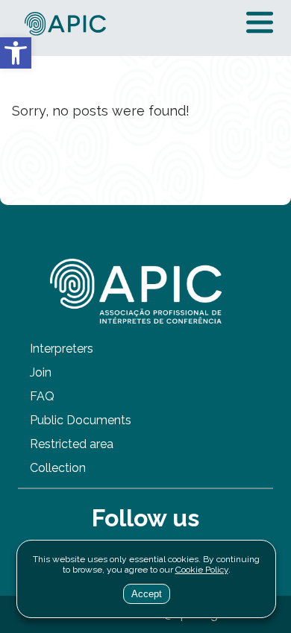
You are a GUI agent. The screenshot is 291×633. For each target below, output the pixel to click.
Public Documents (80, 420)
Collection (58, 468)
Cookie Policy (201, 569)
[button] (15, 53)
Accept (146, 593)
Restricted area (71, 444)
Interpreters (61, 348)
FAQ (42, 396)
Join (40, 372)
